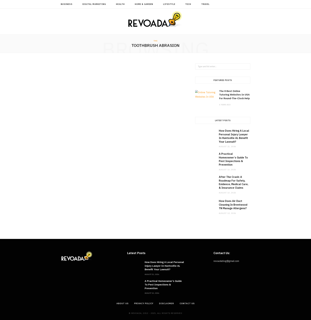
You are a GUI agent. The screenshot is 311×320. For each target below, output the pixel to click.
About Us (122, 303)
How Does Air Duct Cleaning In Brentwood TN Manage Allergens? (233, 204)
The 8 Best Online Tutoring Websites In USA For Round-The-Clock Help (234, 94)
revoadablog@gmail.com (226, 261)
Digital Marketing (94, 4)
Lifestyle (169, 4)
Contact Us (187, 303)
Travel (205, 4)
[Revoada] (155, 19)
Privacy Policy (144, 303)
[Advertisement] (123, 100)
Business (66, 4)
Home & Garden (144, 4)
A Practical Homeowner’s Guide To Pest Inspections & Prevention (163, 284)
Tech (188, 4)
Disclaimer (166, 303)
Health (120, 4)
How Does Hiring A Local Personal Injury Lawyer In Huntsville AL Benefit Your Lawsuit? (164, 266)
